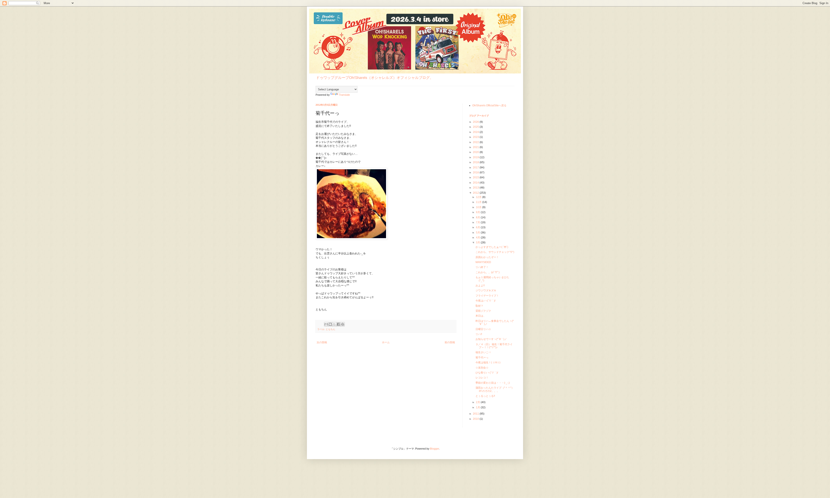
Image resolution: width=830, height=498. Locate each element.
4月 (478, 237)
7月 (478, 222)
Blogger (434, 448)
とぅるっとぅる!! (485, 395)
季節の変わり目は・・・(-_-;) (493, 382)
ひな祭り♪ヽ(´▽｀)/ (487, 372)
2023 (476, 137)
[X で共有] (334, 324)
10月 (479, 207)
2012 (476, 192)
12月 (479, 197)
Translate (344, 94)
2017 (476, 167)
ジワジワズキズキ (486, 290)
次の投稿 (322, 342)
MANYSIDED (483, 262)
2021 (476, 147)
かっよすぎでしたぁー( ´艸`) (492, 247)
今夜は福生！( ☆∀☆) (488, 362)
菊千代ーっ (482, 357)
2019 (476, 157)
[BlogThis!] (330, 324)
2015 (476, 177)
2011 (476, 413)
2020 (476, 152)
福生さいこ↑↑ (483, 352)
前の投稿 (450, 342)
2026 (476, 121)
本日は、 (481, 315)
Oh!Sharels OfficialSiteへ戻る (489, 105)
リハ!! (479, 334)
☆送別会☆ (482, 367)
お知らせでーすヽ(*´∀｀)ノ (491, 339)
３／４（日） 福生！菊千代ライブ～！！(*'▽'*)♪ (494, 346)
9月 (478, 212)
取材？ (479, 305)
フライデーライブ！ (487, 295)
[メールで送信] (326, 324)
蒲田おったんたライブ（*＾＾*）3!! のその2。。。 (495, 389)
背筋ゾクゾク (483, 310)
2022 (476, 142)
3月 (478, 242)
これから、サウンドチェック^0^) (495, 252)
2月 (478, 402)
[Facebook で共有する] (338, 324)
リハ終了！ (482, 267)
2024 (476, 132)
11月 (479, 202)
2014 (476, 182)
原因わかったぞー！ (487, 257)
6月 (478, 227)
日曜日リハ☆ (483, 329)
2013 (476, 187)
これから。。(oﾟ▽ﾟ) (488, 272)
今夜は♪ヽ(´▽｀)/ (485, 300)
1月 (478, 407)
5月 (478, 232)
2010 (476, 418)
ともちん (330, 329)
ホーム (386, 342)
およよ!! (480, 285)
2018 (476, 162)
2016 (476, 172)
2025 (476, 126)
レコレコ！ (482, 377)
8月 (478, 217)
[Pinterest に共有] (342, 324)
